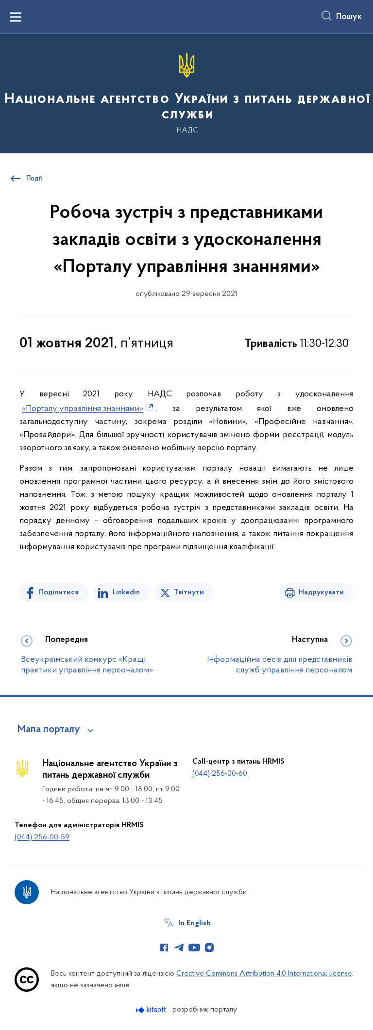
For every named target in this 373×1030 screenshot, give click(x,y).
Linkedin (126, 592)
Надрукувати (321, 592)
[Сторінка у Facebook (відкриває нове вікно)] (164, 947)
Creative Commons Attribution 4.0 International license (264, 974)
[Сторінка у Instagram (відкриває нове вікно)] (209, 947)
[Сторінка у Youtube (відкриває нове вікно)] (194, 947)
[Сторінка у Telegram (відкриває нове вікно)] (179, 947)
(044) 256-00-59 (42, 837)
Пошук (349, 17)
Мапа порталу (48, 729)
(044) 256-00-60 (219, 774)
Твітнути (189, 592)
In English (194, 923)
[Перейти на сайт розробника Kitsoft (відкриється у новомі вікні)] (152, 1010)
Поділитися (59, 592)
